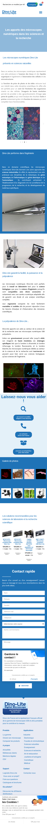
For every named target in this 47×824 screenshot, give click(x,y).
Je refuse (13, 679)
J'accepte (34, 679)
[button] (40, 12)
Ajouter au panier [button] (7, 553)
